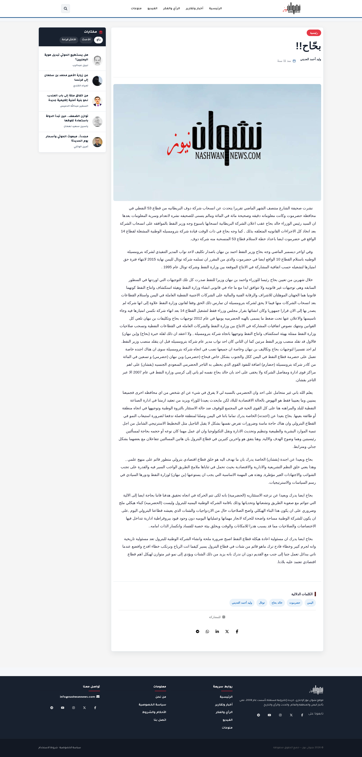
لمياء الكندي (80, 86)
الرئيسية (215, 8)
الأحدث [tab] (86, 40)
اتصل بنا (160, 720)
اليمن (310, 602)
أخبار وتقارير (194, 8)
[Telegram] (198, 630)
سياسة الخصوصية (152, 704)
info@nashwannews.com (77, 697)
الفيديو (152, 8)
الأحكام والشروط (154, 712)
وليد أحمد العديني (310, 59)
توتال (262, 602)
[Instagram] (280, 715)
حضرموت (294, 602)
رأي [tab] (98, 40)
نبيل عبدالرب (80, 65)
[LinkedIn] (217, 630)
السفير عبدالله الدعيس (74, 106)
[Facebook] (237, 630)
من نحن (160, 697)
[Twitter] (227, 630)
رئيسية (314, 32)
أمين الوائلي (81, 147)
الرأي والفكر (171, 8)
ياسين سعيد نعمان (76, 126)
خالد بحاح (277, 602)
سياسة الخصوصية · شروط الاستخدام (60, 748)
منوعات (136, 8)
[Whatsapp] (207, 630)
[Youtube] (269, 715)
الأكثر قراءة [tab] (69, 40)
